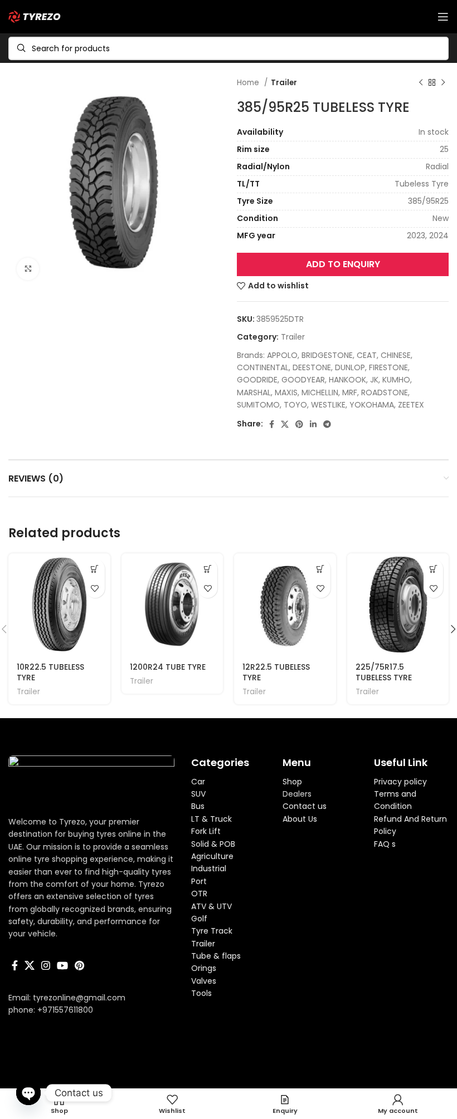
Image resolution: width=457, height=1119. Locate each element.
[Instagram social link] (46, 965)
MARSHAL (254, 392)
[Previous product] (420, 83)
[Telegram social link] (327, 424)
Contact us (305, 806)
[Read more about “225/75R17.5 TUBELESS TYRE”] (433, 568)
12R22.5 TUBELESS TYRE (276, 672)
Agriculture (212, 856)
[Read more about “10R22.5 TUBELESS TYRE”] (95, 568)
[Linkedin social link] (313, 424)
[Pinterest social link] (299, 424)
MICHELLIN (320, 392)
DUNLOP (350, 367)
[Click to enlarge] (28, 269)
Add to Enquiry (343, 264)
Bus (198, 806)
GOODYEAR (303, 379)
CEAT (367, 355)
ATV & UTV (211, 906)
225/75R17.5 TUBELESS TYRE (384, 672)
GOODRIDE (257, 379)
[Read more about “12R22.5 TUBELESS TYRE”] (320, 568)
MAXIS (286, 392)
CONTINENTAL (263, 367)
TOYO (295, 404)
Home (249, 82)
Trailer (284, 82)
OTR (199, 893)
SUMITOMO (258, 404)
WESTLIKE (328, 404)
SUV (198, 793)
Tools (201, 993)
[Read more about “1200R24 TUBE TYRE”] (207, 568)
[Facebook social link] (272, 424)
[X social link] (285, 424)
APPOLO (282, 355)
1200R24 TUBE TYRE (168, 667)
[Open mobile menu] (443, 17)
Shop (292, 781)
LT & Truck (211, 818)
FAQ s (385, 844)
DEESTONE (312, 367)
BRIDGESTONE (327, 355)
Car (198, 781)
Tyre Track (211, 930)
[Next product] (443, 83)
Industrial (208, 868)
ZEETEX (411, 404)
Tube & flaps (216, 955)
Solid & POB (213, 844)
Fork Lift (206, 831)
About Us (300, 818)
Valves (203, 981)
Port (199, 881)
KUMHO (396, 379)
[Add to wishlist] (95, 588)
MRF (349, 392)
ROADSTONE (384, 392)
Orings (203, 968)
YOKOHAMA (371, 404)
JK (374, 379)
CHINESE (396, 355)
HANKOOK (347, 379)
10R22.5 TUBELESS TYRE (50, 672)
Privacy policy (400, 781)
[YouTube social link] (62, 965)
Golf (199, 918)
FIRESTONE (388, 367)
